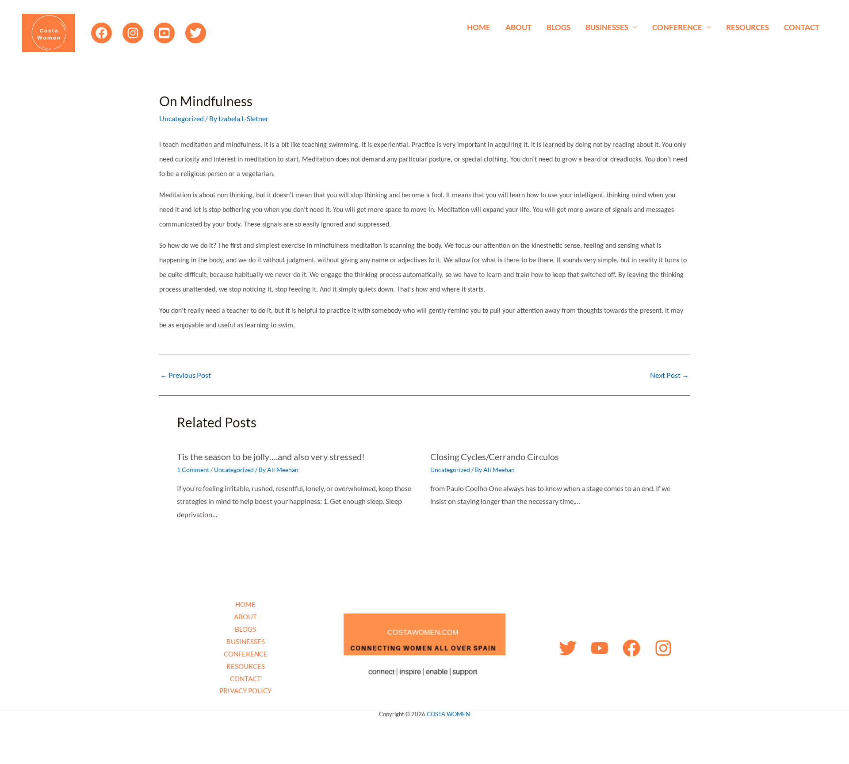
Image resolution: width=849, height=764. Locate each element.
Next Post (669, 375)
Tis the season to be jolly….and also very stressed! (271, 456)
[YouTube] (164, 33)
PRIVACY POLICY (245, 691)
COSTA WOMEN (448, 714)
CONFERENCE (677, 27)
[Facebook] (101, 33)
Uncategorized (181, 118)
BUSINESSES (606, 27)
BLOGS (558, 27)
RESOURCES (747, 27)
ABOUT (518, 27)
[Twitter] (195, 33)
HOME (478, 27)
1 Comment (193, 469)
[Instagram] (132, 33)
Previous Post (185, 375)
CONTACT (801, 27)
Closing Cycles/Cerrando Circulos (494, 456)
